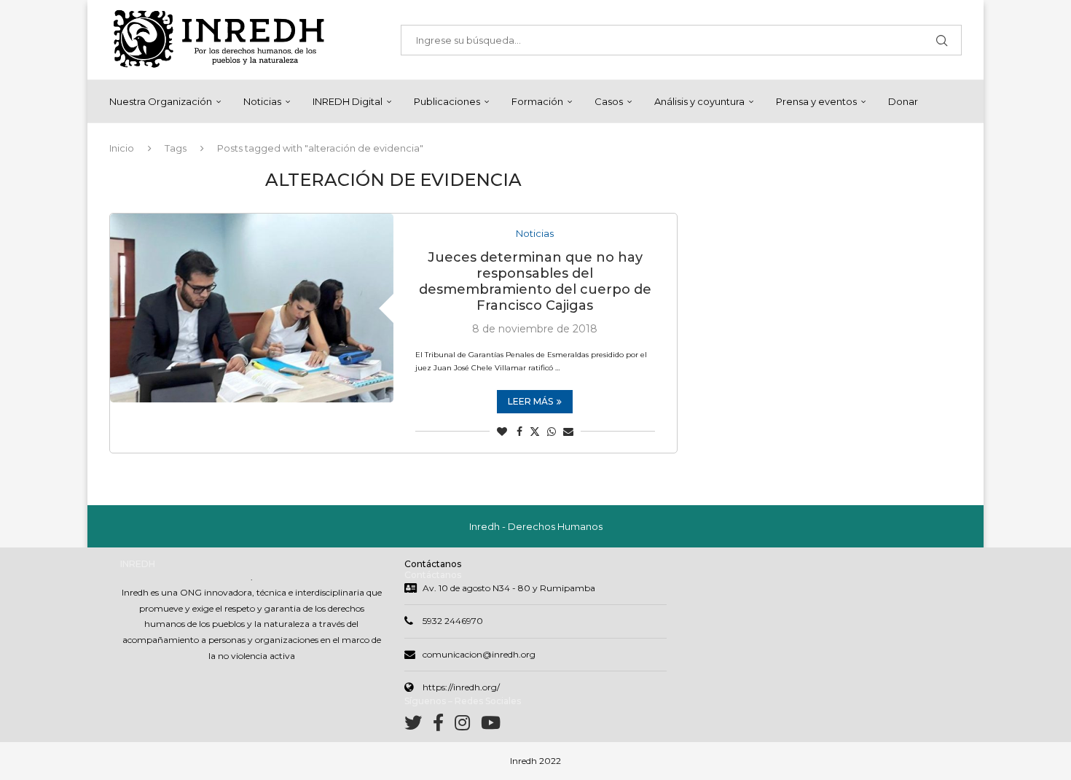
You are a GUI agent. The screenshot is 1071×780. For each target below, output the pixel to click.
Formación (537, 101)
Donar (903, 101)
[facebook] (444, 725)
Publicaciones (447, 101)
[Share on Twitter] (535, 431)
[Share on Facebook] (519, 431)
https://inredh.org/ (461, 687)
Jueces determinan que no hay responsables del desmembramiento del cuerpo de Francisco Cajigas (535, 281)
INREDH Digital (347, 101)
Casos (609, 101)
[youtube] (491, 725)
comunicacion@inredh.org (479, 654)
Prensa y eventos (816, 101)
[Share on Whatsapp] (551, 431)
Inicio (121, 148)
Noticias (262, 101)
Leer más (530, 401)
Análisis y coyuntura (699, 101)
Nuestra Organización (160, 101)
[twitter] (418, 725)
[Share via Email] (568, 431)
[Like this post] (502, 431)
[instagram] (468, 725)
